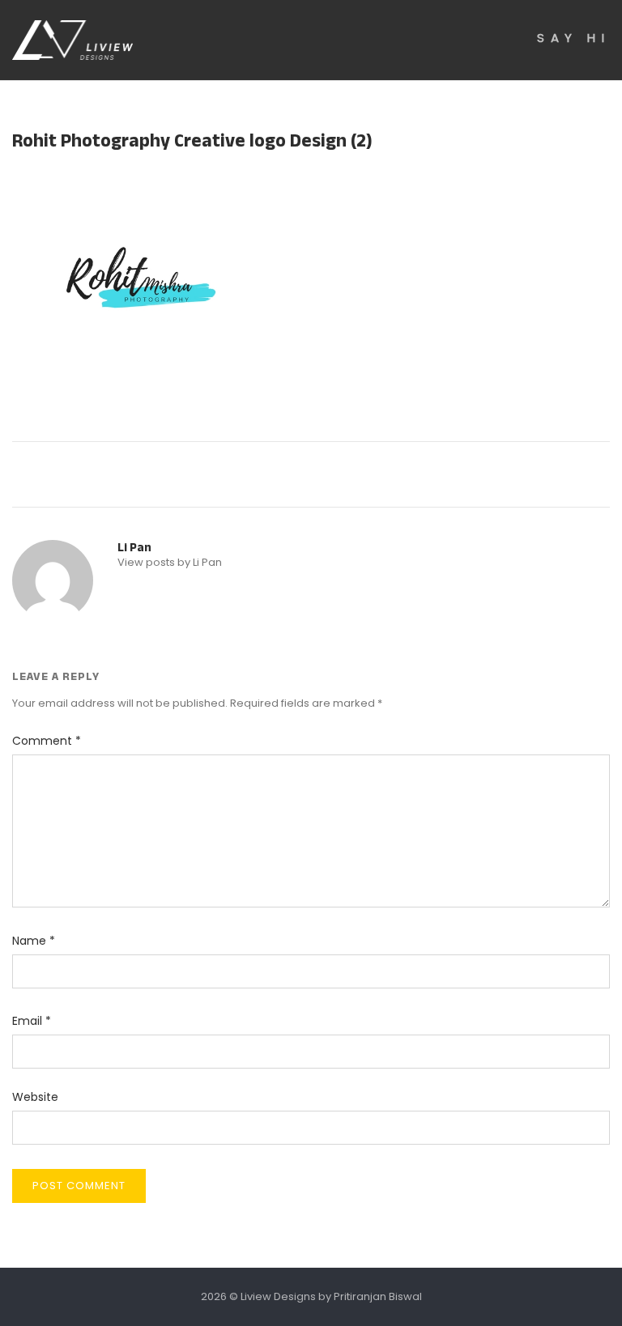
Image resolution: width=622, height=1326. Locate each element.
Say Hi (573, 37)
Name (33, 941)
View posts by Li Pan (169, 562)
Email (31, 1021)
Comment (46, 741)
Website (35, 1097)
